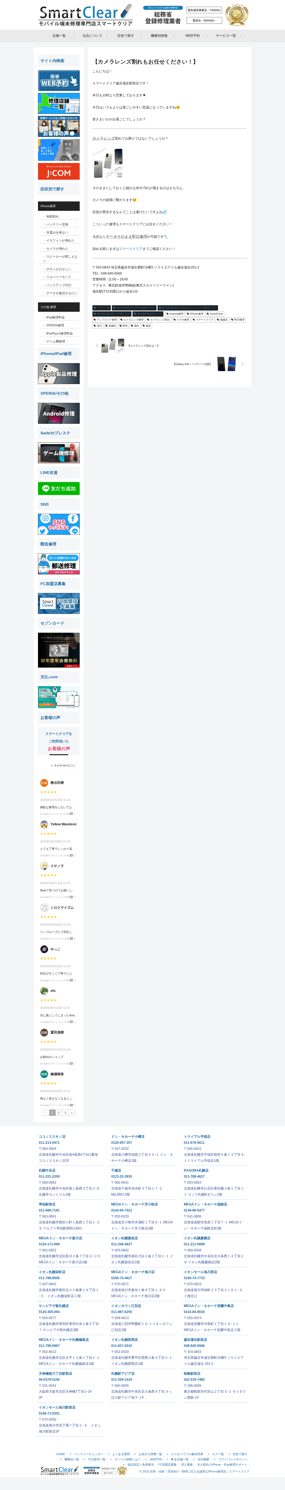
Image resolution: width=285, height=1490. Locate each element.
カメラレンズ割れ (160, 319)
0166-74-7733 (194, 1278)
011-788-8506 (49, 1278)
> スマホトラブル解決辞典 (184, 1454)
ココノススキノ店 (52, 1136)
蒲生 (136, 325)
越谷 (148, 325)
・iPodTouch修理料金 (58, 333)
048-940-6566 (194, 1345)
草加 (124, 325)
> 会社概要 (201, 1459)
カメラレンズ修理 (134, 319)
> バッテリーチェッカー (86, 1454)
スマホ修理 (183, 319)
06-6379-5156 (49, 1379)
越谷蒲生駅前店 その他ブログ (113, 313)
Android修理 (176, 313)
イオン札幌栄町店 (52, 1272)
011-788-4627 (194, 1176)
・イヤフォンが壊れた (58, 240)
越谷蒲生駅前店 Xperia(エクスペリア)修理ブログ (189, 307)
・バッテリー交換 (55, 224)
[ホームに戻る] (142, 15)
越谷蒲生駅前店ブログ (149, 313)
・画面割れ (51, 216)
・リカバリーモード (57, 277)
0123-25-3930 (121, 1176)
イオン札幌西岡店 (124, 1339)
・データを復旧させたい (60, 293)
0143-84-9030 (194, 1312)
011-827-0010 (121, 1345)
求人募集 (187, 1464)
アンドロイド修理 (107, 319)
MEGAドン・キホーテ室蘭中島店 (209, 1306)
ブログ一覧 (103, 307)
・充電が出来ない (55, 232)
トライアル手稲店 (197, 1136)
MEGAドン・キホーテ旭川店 (133, 1272)
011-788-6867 (49, 1345)
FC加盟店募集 (167, 1464)
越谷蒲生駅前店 (195, 1339)
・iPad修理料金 (54, 317)
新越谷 (112, 325)
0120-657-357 (121, 1142)
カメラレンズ (103, 138)
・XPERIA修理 (53, 325)
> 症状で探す (237, 1454)
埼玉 (99, 325)
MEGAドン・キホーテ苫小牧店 (134, 1204)
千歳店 (116, 1170)
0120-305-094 (49, 1312)
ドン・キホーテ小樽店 (128, 1136)
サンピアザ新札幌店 (54, 1306)
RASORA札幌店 (196, 1170)
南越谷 (224, 319)
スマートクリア (130, 249)
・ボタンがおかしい (57, 269)
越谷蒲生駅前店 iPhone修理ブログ (135, 307)
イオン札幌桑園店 (197, 1238)
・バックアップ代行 (57, 285)
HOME (60, 1454)
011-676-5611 (194, 1142)
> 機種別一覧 (69, 1459)
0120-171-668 (49, 1244)
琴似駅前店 (47, 1204)
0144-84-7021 (121, 1210)
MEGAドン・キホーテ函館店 (205, 1204)
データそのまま (119, 236)
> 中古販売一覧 (94, 1459)
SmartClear (216, 313)
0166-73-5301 (49, 1413)
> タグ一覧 (216, 1454)
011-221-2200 (49, 1176)
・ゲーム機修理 (54, 341)
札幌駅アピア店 (123, 1373)
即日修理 (139, 236)
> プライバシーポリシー (230, 1459)
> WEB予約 (153, 1459)
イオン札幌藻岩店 (124, 1238)
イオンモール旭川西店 (200, 1272)
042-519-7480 (194, 1379)
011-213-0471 (49, 1142)
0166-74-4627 (121, 1278)
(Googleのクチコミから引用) (55, 814)
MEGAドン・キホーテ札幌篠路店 (64, 1339)
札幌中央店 (47, 1170)
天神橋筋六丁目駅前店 (55, 1373)
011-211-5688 (194, 1244)
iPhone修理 (196, 313)
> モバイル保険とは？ (125, 1459)
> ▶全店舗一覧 (177, 1459)
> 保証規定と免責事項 (138, 1464)
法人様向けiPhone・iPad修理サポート (222, 1464)
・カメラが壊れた (55, 248)
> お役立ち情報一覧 (148, 1454)
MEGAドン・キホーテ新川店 (60, 1238)
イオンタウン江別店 (126, 1306)
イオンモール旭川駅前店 (57, 1407)
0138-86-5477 (194, 1210)
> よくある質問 (119, 1454)
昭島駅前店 (192, 1373)
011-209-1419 (121, 1379)
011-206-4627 (121, 1244)
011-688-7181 (49, 1210)
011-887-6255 (121, 1312)
